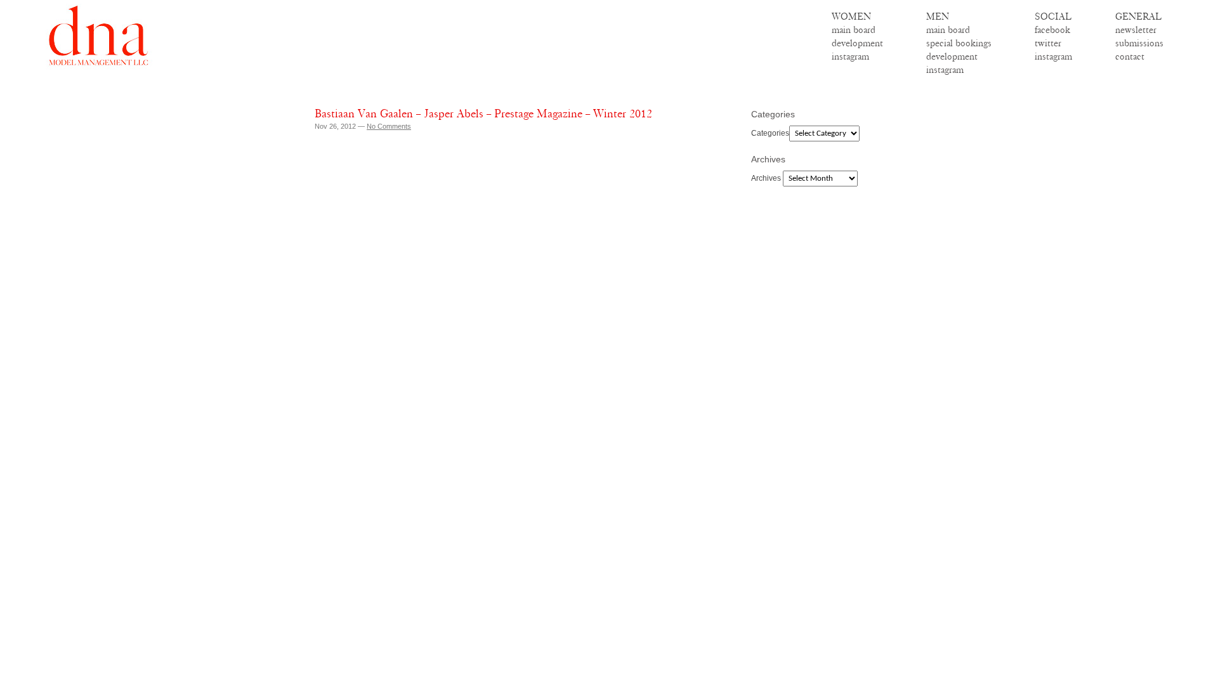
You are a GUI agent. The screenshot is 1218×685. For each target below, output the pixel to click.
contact (1129, 56)
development (857, 43)
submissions (1139, 43)
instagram (850, 56)
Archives (766, 178)
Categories (770, 133)
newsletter (1135, 30)
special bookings (959, 43)
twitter (1048, 43)
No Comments (389, 126)
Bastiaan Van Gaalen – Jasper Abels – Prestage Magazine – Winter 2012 (483, 113)
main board (853, 30)
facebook (1052, 30)
